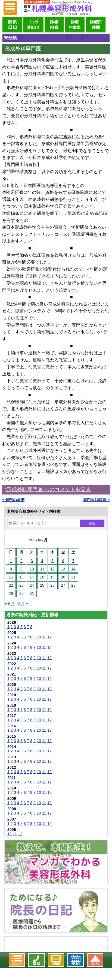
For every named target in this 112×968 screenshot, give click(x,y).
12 (52, 569)
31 (32, 593)
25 (42, 585)
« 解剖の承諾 (13, 499)
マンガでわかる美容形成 (33, 24)
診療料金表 (74, 24)
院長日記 (12, 24)
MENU (10, 8)
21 (73, 577)
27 (63, 585)
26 (52, 585)
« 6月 (10, 604)
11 (42, 569)
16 (21, 577)
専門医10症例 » (96, 499)
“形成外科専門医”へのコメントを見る (48, 489)
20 (63, 577)
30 (21, 593)
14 (73, 569)
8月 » (23, 604)
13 (63, 569)
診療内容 (54, 24)
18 (42, 577)
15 (11, 577)
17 (32, 577)
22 (11, 585)
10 (32, 569)
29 (11, 593)
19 (52, 577)
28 (73, 585)
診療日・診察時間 (95, 24)
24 (32, 585)
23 (21, 585)
